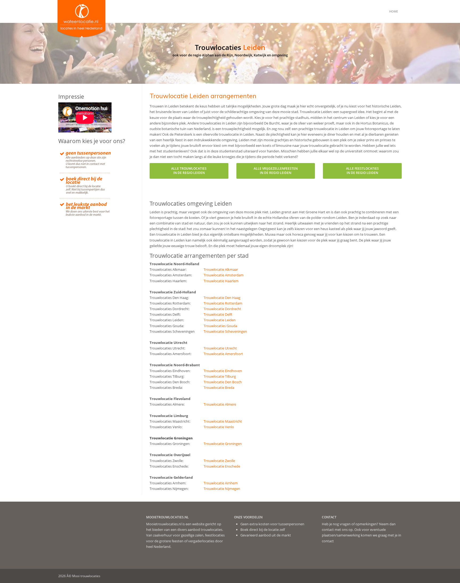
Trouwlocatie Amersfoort (223, 353)
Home (393, 11)
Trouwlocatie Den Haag (222, 297)
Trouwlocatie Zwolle (219, 460)
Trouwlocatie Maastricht (223, 421)
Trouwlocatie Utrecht (220, 348)
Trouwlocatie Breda (219, 387)
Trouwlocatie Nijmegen (222, 488)
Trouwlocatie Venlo (219, 426)
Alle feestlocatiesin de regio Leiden (362, 170)
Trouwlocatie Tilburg (220, 376)
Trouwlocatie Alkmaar (221, 269)
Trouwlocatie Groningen (223, 443)
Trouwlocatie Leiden (220, 320)
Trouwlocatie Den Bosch (223, 382)
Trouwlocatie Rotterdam (223, 303)
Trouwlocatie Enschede (222, 466)
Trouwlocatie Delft (218, 314)
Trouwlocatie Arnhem (221, 483)
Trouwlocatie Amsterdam (224, 275)
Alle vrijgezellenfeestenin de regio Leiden (276, 170)
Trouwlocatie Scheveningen (225, 331)
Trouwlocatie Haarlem (221, 280)
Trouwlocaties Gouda (220, 325)
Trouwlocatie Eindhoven (223, 370)
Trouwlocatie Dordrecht (222, 308)
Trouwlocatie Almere (220, 404)
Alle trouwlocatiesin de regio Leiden (189, 170)
